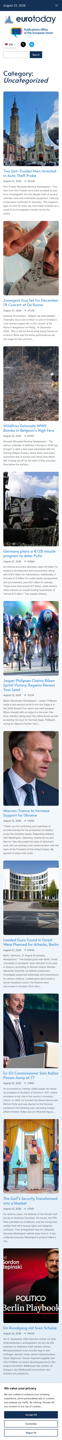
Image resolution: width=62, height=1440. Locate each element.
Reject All (31, 1432)
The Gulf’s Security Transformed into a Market (30, 1200)
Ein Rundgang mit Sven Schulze (30, 1327)
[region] (31, 1411)
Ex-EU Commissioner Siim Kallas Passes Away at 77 (30, 1075)
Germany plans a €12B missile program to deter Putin (29, 553)
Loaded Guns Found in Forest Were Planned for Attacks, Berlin (31, 941)
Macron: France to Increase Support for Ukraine (26, 812)
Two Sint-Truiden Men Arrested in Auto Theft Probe (29, 173)
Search (36, 54)
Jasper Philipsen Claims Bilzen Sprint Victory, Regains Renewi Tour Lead (29, 685)
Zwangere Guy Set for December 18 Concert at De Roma (30, 302)
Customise (31, 1423)
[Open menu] (57, 6)
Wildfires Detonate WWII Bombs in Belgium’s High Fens (28, 427)
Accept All (31, 1414)
